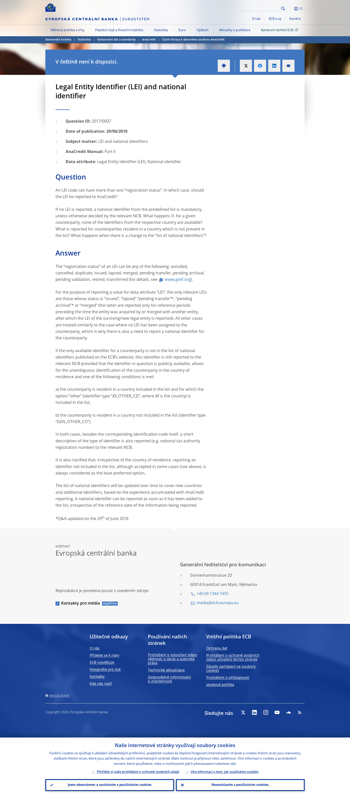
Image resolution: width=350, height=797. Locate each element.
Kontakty (97, 677)
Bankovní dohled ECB (277, 30)
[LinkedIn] (254, 712)
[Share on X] (246, 66)
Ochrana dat (216, 648)
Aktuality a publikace (234, 30)
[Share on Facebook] (260, 66)
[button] (290, 8)
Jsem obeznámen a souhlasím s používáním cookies (110, 785)
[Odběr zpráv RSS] (300, 712)
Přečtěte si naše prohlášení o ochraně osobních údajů (138, 772)
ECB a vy (275, 19)
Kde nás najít (101, 684)
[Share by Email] (288, 66)
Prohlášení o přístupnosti (227, 678)
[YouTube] (277, 712)
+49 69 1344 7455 (212, 594)
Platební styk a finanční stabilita (119, 30)
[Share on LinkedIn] (274, 66)
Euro (182, 30)
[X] (243, 712)
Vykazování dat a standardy (116, 39)
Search (283, 8)
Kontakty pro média (80, 604)
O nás (256, 19)
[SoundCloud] (288, 712)
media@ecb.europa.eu (217, 603)
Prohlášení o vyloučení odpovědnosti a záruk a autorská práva (173, 659)
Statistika (161, 30)
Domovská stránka (58, 39)
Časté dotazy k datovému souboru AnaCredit (193, 39)
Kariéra (295, 19)
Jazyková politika (220, 685)
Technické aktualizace (166, 670)
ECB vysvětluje (102, 662)
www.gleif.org (178, 280)
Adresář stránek (59, 695)
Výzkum (202, 30)
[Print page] (224, 66)
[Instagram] (266, 712)
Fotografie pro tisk (105, 670)
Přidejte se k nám (104, 655)
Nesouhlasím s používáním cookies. (240, 785)
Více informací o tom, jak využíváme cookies (224, 772)
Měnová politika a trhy (67, 30)
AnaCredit (149, 39)
